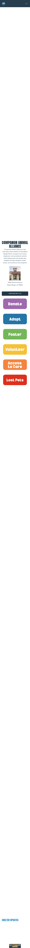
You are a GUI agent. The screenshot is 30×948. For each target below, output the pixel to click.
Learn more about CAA (15, 293)
